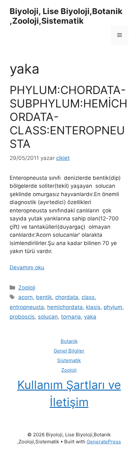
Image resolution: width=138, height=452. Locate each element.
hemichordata (65, 307)
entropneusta (27, 307)
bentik (44, 297)
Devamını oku (27, 267)
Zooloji (26, 287)
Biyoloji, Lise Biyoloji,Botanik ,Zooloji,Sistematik (66, 16)
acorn (25, 297)
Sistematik (69, 360)
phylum (113, 307)
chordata (66, 297)
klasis (93, 307)
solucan (48, 316)
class (88, 297)
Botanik (69, 341)
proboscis (22, 316)
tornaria (71, 316)
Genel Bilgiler (69, 351)
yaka (90, 316)
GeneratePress (104, 442)
